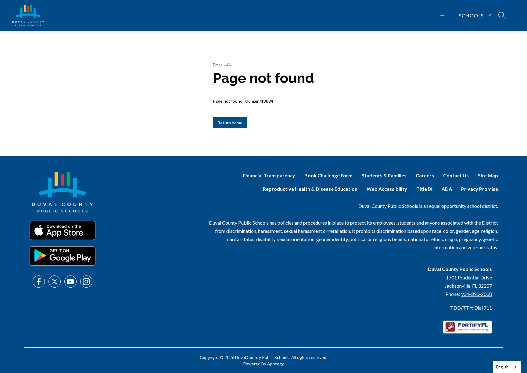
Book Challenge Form (328, 175)
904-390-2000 (476, 294)
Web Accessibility (387, 189)
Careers (425, 175)
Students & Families (384, 175)
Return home (229, 122)
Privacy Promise (479, 189)
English (502, 366)
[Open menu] (442, 16)
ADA (447, 189)
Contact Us (456, 175)
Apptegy (275, 363)
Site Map (488, 175)
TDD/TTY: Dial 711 (471, 308)
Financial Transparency (269, 175)
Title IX (424, 189)
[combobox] (507, 367)
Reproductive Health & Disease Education (310, 189)
